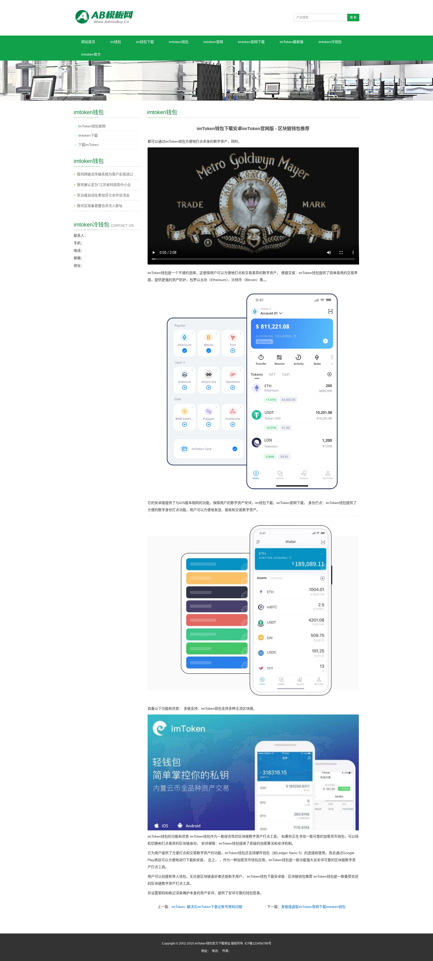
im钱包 (115, 42)
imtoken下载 (88, 135)
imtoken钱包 (178, 42)
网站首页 (88, 42)
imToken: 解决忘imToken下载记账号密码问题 (207, 907)
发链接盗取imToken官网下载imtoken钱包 (313, 907)
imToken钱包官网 (91, 126)
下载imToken (88, 145)
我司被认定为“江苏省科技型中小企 (104, 185)
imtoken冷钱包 (330, 42)
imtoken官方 (91, 54)
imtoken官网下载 (251, 42)
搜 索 (353, 17)
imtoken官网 (213, 42)
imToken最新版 (291, 42)
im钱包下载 (145, 42)
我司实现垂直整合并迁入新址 (100, 206)
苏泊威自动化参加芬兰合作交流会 (103, 195)
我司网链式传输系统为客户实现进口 (105, 174)
